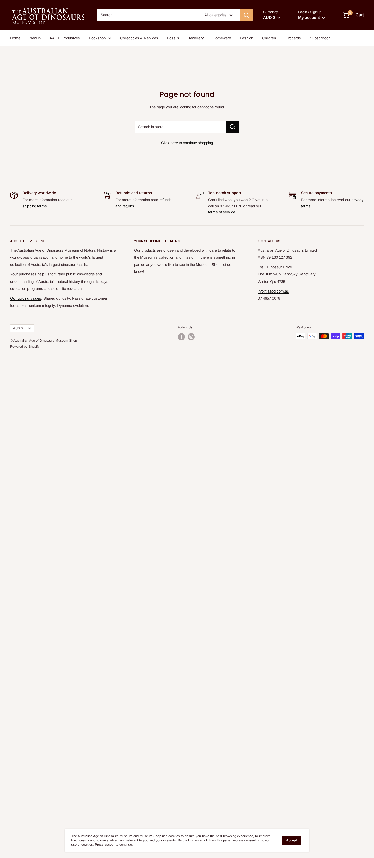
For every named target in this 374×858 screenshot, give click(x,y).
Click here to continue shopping (187, 143)
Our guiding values (25, 298)
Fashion (246, 38)
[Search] (246, 15)
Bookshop (97, 38)
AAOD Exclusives (65, 38)
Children (269, 38)
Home (15, 38)
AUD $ (18, 328)
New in (35, 38)
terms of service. (222, 212)
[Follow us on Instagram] (191, 336)
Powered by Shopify (25, 346)
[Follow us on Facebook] (181, 336)
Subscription (320, 38)
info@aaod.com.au (273, 291)
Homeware (222, 38)
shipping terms (34, 206)
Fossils (173, 38)
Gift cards (293, 38)
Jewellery (196, 38)
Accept (291, 840)
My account (309, 17)
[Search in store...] (232, 127)
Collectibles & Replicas (139, 38)
